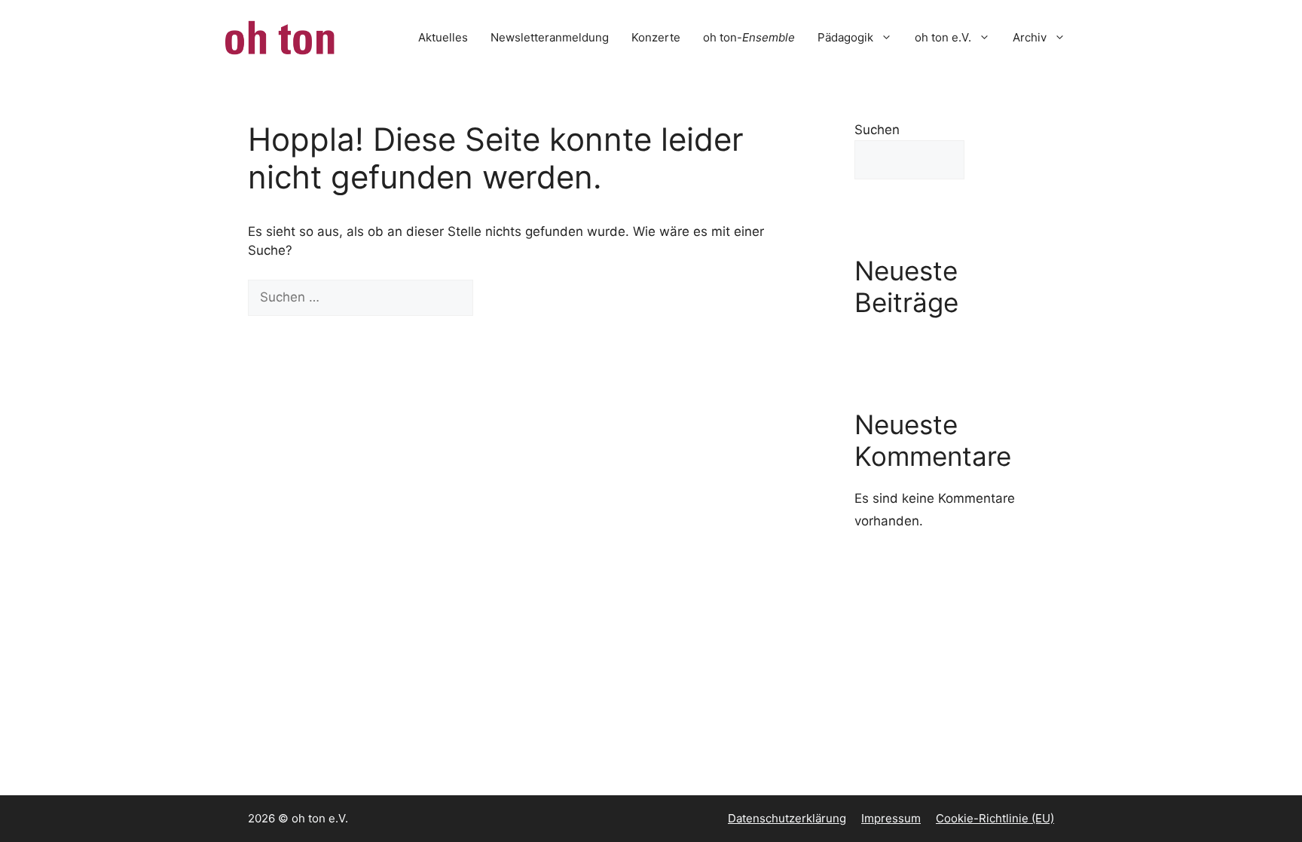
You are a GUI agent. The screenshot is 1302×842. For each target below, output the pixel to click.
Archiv (1030, 37)
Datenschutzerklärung (787, 818)
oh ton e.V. (943, 37)
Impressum (891, 818)
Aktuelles (443, 37)
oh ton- (749, 37)
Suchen (877, 129)
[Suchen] (499, 298)
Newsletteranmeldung (550, 37)
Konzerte (655, 37)
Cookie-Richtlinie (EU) (995, 818)
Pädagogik (845, 37)
